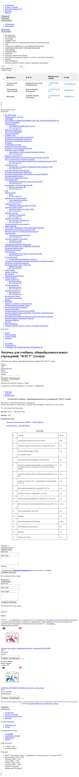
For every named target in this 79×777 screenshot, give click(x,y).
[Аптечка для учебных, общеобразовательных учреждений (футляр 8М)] (12, 646)
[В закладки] (1, 363)
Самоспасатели (10, 233)
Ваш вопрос (5, 591)
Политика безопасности (13, 9)
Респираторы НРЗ (11, 180)
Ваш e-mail (4, 587)
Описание (8, 392)
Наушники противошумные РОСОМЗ (22, 205)
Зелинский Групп (11, 165)
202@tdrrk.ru (69, 96)
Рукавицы (8, 143)
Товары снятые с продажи (14, 117)
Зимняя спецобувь (11, 272)
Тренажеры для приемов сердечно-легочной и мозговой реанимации (29, 316)
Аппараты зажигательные (14, 248)
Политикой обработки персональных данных (43, 703)
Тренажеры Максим (12, 320)
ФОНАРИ (8, 302)
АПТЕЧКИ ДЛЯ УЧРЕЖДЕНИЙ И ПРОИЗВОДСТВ (24, 347)
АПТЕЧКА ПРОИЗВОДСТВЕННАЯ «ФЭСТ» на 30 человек (22, 688)
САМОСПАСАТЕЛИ (12, 736)
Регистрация (9, 26)
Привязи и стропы (11, 213)
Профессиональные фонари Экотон (17, 305)
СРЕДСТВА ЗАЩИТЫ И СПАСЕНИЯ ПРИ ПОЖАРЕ (24, 228)
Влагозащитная (14, 292)
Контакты (8, 11)
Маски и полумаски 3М (17, 187)
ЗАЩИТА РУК (10, 135)
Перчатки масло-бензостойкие (15, 146)
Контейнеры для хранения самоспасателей (20, 230)
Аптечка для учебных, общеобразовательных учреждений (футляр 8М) (26, 648)
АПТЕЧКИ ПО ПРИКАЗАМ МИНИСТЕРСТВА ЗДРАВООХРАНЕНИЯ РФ (32, 120)
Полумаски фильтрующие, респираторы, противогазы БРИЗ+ (26, 174)
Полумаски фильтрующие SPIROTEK (18, 172)
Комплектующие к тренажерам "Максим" (19, 318)
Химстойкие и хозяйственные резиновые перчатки (27, 152)
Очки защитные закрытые (18, 200)
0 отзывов (5, 381)
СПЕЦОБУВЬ (10, 270)
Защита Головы (10, 193)
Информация (5, 709)
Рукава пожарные (11, 257)
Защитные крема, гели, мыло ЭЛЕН (21, 209)
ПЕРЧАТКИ (9, 738)
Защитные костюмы (12, 309)
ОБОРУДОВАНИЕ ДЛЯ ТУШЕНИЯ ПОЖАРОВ (22, 246)
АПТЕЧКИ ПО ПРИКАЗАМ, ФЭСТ (22, 126)
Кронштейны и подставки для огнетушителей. (25, 254)
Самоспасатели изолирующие (19, 235)
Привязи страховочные (17, 215)
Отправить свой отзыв (9, 572)
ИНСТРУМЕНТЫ (11, 324)
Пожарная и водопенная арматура (17, 263)
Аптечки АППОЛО (12, 133)
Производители (10, 334)
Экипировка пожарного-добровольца (18, 244)
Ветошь (7, 300)
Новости (8, 12)
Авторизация (9, 24)
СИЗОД (7, 739)
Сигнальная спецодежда (13, 298)
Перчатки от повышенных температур (18, 139)
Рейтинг (4, 566)
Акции (7, 333)
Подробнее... (51, 624)
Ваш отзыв (4, 556)
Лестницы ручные (15, 241)
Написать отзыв (7, 549)
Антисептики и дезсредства (19, 220)
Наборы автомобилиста (13, 130)
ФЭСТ (3, 370)
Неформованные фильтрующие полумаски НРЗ (25, 181)
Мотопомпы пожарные (13, 250)
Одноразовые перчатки (13, 145)
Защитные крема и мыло (13, 207)
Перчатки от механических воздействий (19, 137)
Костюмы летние (15, 287)
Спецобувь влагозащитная (14, 276)
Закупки (8, 322)
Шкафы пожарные (15, 266)
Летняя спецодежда (12, 285)
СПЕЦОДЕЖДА (11, 278)
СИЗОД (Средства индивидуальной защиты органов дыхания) (27, 157)
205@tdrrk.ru (69, 90)
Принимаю (5, 707)
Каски (11, 194)
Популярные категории (9, 730)
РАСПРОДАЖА (10, 115)
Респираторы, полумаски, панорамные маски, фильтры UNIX (30, 167)
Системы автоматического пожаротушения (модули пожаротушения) (29, 261)
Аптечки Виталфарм (12, 122)
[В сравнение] (4, 363)
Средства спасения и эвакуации (16, 239)
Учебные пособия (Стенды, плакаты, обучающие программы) (26, 326)
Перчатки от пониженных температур (18, 141)
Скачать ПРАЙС (10, 336)
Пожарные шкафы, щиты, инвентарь (18, 265)
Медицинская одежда (12, 296)
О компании (9, 5)
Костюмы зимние (15, 281)
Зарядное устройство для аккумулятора (18, 303)
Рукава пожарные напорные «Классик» (23, 259)
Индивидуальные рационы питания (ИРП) (20, 311)
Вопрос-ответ (10, 395)
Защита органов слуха (12, 204)
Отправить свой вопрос (9, 602)
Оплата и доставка (11, 7)
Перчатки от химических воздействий (18, 148)
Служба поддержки (8, 722)
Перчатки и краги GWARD (14, 150)
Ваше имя (4, 552)
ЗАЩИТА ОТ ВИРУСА (13, 218)
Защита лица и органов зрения (15, 198)
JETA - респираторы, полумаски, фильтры (19, 159)
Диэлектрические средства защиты (17, 224)
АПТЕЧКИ (9, 119)
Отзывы (8, 394)
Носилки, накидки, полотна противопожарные (21, 231)
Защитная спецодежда (12, 291)
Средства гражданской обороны (16, 307)
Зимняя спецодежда (12, 279)
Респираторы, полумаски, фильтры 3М (18, 185)
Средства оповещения (12, 315)
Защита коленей (10, 226)
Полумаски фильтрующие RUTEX (17, 170)
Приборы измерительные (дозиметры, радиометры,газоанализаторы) (29, 313)
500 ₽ (27, 383)
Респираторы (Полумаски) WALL (17, 178)
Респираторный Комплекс (14, 176)
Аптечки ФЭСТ (10, 124)
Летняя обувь (9, 274)
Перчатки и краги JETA (13, 156)
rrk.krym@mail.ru (70, 84)
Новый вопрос (6, 581)
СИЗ (6, 191)
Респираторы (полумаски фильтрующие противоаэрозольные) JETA (33, 161)
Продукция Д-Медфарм (13, 132)
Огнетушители (10, 252)
